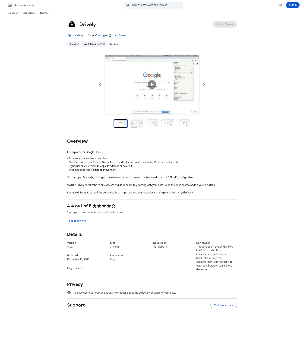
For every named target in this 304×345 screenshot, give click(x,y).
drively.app (78, 35)
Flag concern (74, 268)
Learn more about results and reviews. (102, 212)
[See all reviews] (77, 221)
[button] (281, 5)
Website (162, 246)
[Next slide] (204, 84)
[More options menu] (274, 5)
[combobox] (157, 5)
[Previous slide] (100, 84)
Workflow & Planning (94, 44)
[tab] (12, 13)
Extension (74, 44)
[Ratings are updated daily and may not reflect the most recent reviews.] (110, 35)
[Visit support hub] (223, 305)
